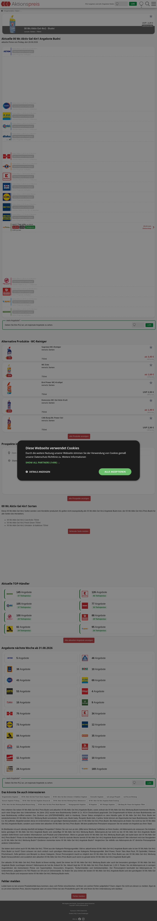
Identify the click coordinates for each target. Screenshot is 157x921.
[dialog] (78, 460)
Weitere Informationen (74, 456)
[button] (78, 462)
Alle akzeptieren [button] (115, 471)
